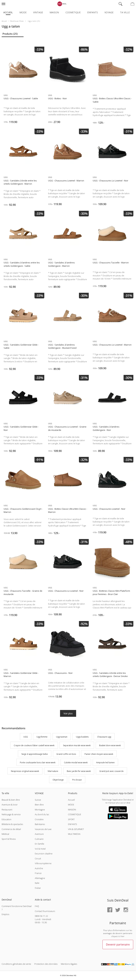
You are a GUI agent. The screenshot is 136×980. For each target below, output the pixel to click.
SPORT (71, 819)
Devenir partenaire (118, 944)
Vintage (38, 12)
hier (122, 936)
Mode (23, 12)
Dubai (38, 887)
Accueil (8, 12)
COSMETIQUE (74, 814)
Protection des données (46, 963)
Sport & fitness (9, 838)
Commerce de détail (11, 829)
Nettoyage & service (11, 814)
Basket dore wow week (110, 745)
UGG (25, 736)
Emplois (5, 914)
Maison (54, 12)
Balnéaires (40, 824)
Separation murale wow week (77, 745)
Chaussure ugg (104, 736)
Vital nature (53, 771)
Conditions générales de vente (16, 963)
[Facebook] (109, 910)
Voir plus (68, 713)
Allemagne (40, 878)
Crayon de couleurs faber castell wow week (34, 745)
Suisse (38, 799)
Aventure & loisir (10, 804)
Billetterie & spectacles (12, 824)
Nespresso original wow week (25, 771)
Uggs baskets (82, 736)
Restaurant (7, 809)
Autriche (39, 868)
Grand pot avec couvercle (111, 771)
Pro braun (77, 779)
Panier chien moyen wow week (99, 754)
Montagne (40, 809)
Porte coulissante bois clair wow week (37, 762)
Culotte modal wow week (76, 762)
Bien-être (39, 804)
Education (6, 819)
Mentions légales (69, 963)
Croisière (39, 819)
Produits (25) (10, 33)
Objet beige (58, 779)
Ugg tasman (61, 736)
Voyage (108, 12)
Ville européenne (43, 863)
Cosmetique (73, 12)
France (38, 873)
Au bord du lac (42, 814)
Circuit (38, 858)
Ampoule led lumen (105, 762)
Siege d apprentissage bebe (34, 754)
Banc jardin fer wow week (79, 771)
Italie (37, 882)
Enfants (92, 12)
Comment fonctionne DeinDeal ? (17, 908)
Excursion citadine (43, 853)
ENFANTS (72, 824)
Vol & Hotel (40, 848)
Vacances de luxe (43, 829)
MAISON (72, 809)
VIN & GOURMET (76, 829)
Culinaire (39, 838)
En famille (39, 843)
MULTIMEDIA (74, 833)
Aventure (39, 833)
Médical (5, 833)
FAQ (37, 906)
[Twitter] (117, 910)
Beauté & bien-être (11, 799)
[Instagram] (125, 910)
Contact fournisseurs (45, 911)
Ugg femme (41, 736)
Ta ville (125, 12)
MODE (71, 804)
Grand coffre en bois (66, 754)
